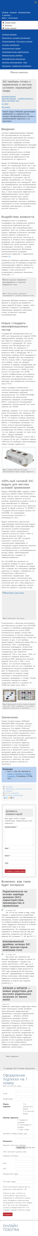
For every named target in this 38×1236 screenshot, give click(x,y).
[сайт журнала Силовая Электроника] (26, 1056)
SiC (4, 791)
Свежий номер (10, 22)
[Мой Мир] (11, 797)
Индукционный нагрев (11, 48)
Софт (25, 62)
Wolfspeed (15, 793)
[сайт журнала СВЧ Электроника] (28, 1064)
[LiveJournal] (13, 797)
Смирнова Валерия (9, 99)
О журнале (6, 15)
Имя (7, 848)
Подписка (8, 25)
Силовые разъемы (9, 34)
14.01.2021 (9, 787)
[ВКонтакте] (5, 797)
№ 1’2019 (5, 104)
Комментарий (11, 827)
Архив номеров (10, 28)
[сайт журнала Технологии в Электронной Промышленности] (12, 1060)
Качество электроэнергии (12, 62)
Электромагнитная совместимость (15, 52)
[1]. (9, 256)
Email (7, 856)
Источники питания (24, 41)
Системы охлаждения (10, 45)
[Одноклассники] (9, 797)
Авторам (5, 12)
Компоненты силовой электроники (16, 38)
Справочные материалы (21, 66)
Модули (9, 791)
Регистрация (13, 18)
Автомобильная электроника (13, 59)
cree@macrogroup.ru (25, 99)
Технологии (6, 66)
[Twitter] (7, 797)
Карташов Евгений (9, 96)
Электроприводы (8, 41)
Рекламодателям (24, 12)
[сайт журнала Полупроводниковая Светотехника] (13, 1064)
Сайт (6, 863)
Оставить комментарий (14, 795)
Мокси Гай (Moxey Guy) (10, 101)
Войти (4, 18)
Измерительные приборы (12, 55)
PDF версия (6, 107)
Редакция (13, 12)
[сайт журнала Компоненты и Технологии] (25, 1060)
